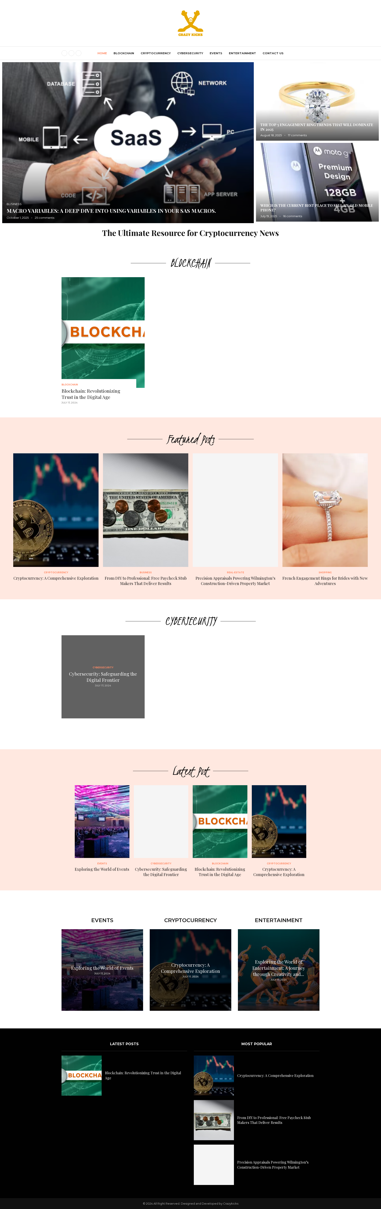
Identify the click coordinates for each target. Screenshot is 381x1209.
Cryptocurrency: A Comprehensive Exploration (56, 578)
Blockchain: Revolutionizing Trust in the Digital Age (91, 394)
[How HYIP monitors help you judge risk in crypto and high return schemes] (317, 101)
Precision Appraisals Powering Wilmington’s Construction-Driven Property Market (124, 207)
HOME (102, 53)
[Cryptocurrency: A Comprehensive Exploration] (56, 517)
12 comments (298, 216)
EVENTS (216, 53)
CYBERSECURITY (190, 53)
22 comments (47, 217)
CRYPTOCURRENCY (156, 53)
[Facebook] (64, 53)
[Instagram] (78, 53)
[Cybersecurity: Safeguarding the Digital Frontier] (161, 831)
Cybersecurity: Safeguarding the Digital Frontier (103, 677)
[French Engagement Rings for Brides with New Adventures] (325, 519)
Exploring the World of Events (102, 869)
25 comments (302, 135)
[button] (10, 142)
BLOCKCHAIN (124, 53)
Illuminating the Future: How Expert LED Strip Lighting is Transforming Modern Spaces (308, 207)
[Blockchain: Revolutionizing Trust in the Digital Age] (103, 343)
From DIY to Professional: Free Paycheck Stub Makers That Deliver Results (146, 581)
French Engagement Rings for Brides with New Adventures (325, 581)
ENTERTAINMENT (242, 53)
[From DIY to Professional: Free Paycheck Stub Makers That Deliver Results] (145, 519)
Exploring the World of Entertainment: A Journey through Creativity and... (278, 968)
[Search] (317, 53)
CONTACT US (273, 53)
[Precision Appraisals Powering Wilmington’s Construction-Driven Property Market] (128, 142)
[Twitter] (71, 53)
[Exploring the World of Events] (102, 828)
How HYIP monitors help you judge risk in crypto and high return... (315, 127)
